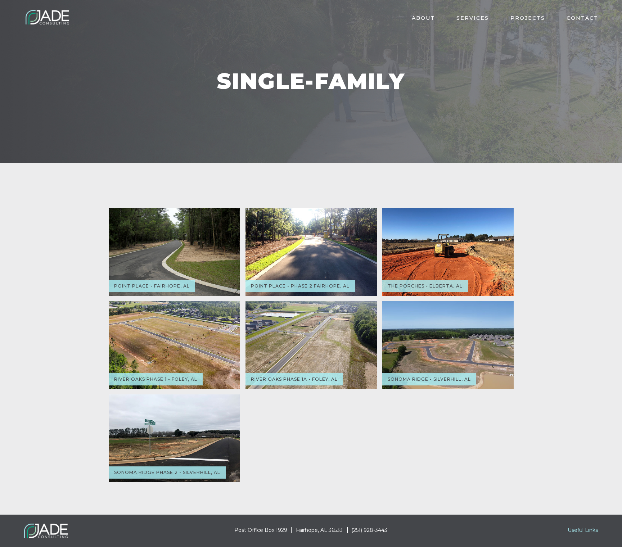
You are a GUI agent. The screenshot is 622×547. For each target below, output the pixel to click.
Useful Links (583, 530)
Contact (582, 18)
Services (472, 18)
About (423, 18)
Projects (527, 18)
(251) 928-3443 (369, 530)
